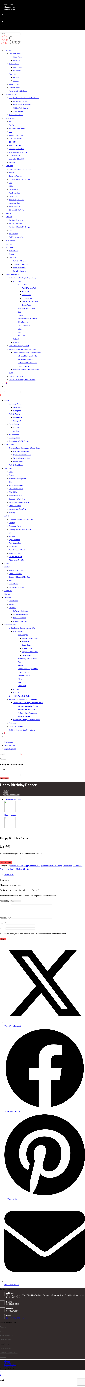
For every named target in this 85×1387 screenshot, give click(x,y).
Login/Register (9, 10)
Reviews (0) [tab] (9, 875)
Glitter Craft (13, 546)
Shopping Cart (9, 7)
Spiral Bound (26, 645)
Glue (10, 482)
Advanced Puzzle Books (26, 709)
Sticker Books (14, 434)
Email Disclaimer (6, 1339)
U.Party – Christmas (20, 611)
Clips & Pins (13, 492)
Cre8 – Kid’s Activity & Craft (19, 696)
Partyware (8, 591)
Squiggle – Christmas (21, 614)
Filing (20, 679)
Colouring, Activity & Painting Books (26, 720)
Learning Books (14, 438)
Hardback (25, 641)
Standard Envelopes (16, 570)
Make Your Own (14, 553)
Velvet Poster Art (15, 557)
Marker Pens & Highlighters (28, 669)
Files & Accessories (16, 489)
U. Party (16, 692)
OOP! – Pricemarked (16, 726)
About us (3, 1327)
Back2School (13, 601)
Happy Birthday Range (33, 866)
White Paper (18, 407)
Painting (12, 523)
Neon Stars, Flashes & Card (19, 502)
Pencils (11, 475)
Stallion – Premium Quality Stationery (23, 730)
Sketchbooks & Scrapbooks (27, 713)
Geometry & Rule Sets (17, 499)
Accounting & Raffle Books (19, 441)
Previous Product (13, 799)
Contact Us (7, 1363)
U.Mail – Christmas (20, 621)
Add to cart (4, 778)
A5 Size (16, 431)
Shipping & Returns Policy (9, 1353)
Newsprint (17, 411)
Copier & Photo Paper (30, 652)
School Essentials (15, 495)
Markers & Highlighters (17, 479)
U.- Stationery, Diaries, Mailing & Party (23, 628)
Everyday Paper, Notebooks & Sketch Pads (24, 448)
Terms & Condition (6, 1335)
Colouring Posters (15, 526)
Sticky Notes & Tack (16, 485)
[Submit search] (21, 754)
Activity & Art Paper (16, 465)
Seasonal (7, 597)
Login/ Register (5, 1348)
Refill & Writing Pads (30, 638)
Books (6, 400)
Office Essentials (15, 506)
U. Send (16, 689)
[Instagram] (5, 21)
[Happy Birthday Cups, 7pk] (9, 827)
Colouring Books (15, 404)
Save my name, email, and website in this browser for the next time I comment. (34, 933)
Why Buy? (7, 1362)
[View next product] (16, 815)
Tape (10, 580)
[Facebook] (5, 18)
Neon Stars (22, 686)
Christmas (12, 608)
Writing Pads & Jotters (21, 458)
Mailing (7, 567)
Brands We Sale (10, 624)
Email (3, 928)
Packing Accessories (16, 587)
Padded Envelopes (15, 574)
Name (3, 923)
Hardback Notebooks (21, 451)
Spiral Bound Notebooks (22, 455)
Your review (5, 918)
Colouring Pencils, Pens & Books (21, 519)
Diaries (7, 594)
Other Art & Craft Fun (17, 560)
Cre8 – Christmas (19, 618)
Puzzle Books (14, 424)
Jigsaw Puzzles (14, 540)
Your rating (5, 901)
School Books (18, 462)
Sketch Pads (26, 655)
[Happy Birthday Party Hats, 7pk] (9, 811)
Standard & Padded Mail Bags (20, 577)
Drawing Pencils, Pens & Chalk (20, 529)
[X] (5, 14)
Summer (12, 604)
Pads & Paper (9, 445)
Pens (11, 472)
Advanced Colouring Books (28, 706)
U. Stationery (18, 631)
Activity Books (14, 414)
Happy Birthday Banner (11, 795)
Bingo (6, 563)
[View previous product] (5, 799)
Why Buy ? (3, 1331)
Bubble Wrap (13, 584)
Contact (3, 1357)
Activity (7, 516)
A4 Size (16, 428)
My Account (8, 4)
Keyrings (12, 512)
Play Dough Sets (15, 543)
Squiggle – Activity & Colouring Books (23, 699)
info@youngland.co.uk (15, 1318)
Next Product (10, 815)
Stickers (12, 536)
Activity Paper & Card (17, 550)
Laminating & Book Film (17, 509)
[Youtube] (5, 25)
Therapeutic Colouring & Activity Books (28, 703)
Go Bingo (12, 723)
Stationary (8, 468)
